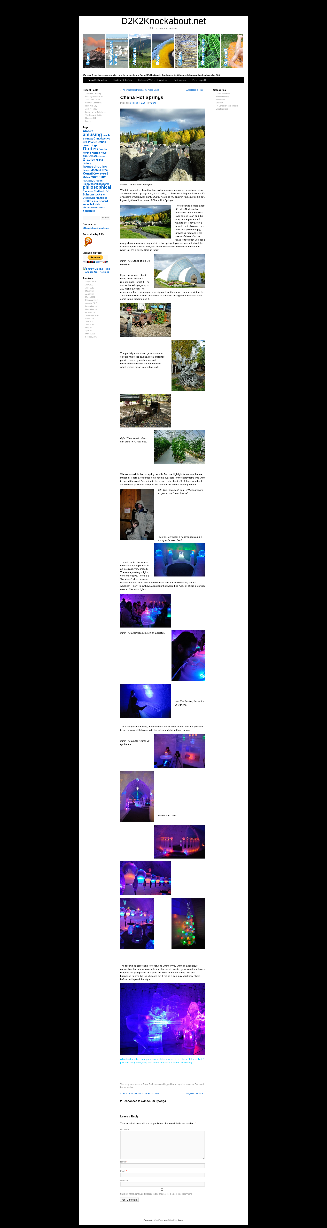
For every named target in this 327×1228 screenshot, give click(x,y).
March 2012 (90, 297)
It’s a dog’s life (199, 80)
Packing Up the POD (94, 97)
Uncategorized (222, 109)
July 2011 (89, 321)
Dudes (90, 148)
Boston (88, 121)
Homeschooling (222, 97)
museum (98, 177)
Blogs (163, 51)
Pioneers (88, 191)
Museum (219, 103)
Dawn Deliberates (97, 80)
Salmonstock (91, 194)
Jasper (87, 170)
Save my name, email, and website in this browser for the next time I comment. (156, 1193)
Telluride (95, 204)
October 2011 (91, 312)
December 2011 (91, 306)
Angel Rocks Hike (195, 89)
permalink (128, 1087)
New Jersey (88, 181)
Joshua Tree (99, 170)
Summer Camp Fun (93, 103)
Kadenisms (180, 80)
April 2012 (89, 294)
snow (86, 204)
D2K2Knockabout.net (163, 21)
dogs (94, 145)
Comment (125, 1129)
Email (123, 1170)
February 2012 (91, 300)
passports (103, 184)
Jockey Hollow (91, 109)
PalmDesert (90, 184)
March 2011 (90, 334)
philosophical (97, 187)
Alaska (88, 131)
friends (88, 156)
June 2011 (89, 325)
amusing (92, 134)
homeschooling (95, 166)
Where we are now (209, 51)
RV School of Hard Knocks (227, 106)
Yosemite (89, 210)
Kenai (87, 173)
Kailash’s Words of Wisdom (152, 80)
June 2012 (89, 288)
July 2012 (89, 285)
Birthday (88, 138)
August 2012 (90, 282)
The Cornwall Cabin (93, 115)
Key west (100, 173)
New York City (91, 106)
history (87, 163)
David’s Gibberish (122, 80)
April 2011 (89, 331)
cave (107, 138)
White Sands (99, 208)
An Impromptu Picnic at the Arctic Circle (139, 89)
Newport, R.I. (90, 118)
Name (123, 1161)
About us (140, 51)
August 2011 (90, 318)
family (102, 149)
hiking (99, 160)
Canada (99, 138)
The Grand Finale (92, 100)
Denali (102, 142)
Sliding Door (172, 1220)
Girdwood (100, 156)
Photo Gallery (186, 51)
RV (106, 191)
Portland (99, 191)
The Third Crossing (93, 94)
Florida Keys (98, 152)
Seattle (87, 201)
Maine (86, 177)
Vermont (88, 207)
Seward (103, 201)
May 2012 (89, 291)
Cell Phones (90, 142)
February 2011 (91, 337)
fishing (87, 152)
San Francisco (98, 197)
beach (106, 135)
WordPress (158, 1220)
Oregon (98, 180)
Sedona (94, 201)
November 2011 (91, 309)
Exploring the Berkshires (95, 112)
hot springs (176, 1084)
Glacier (89, 159)
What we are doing (117, 51)
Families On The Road (97, 271)
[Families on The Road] (96, 268)
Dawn (154, 102)
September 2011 (92, 315)
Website (124, 1180)
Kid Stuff (232, 51)
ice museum (188, 1084)
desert (86, 145)
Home (94, 51)
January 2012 (91, 303)
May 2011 (89, 328)
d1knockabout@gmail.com (96, 228)
